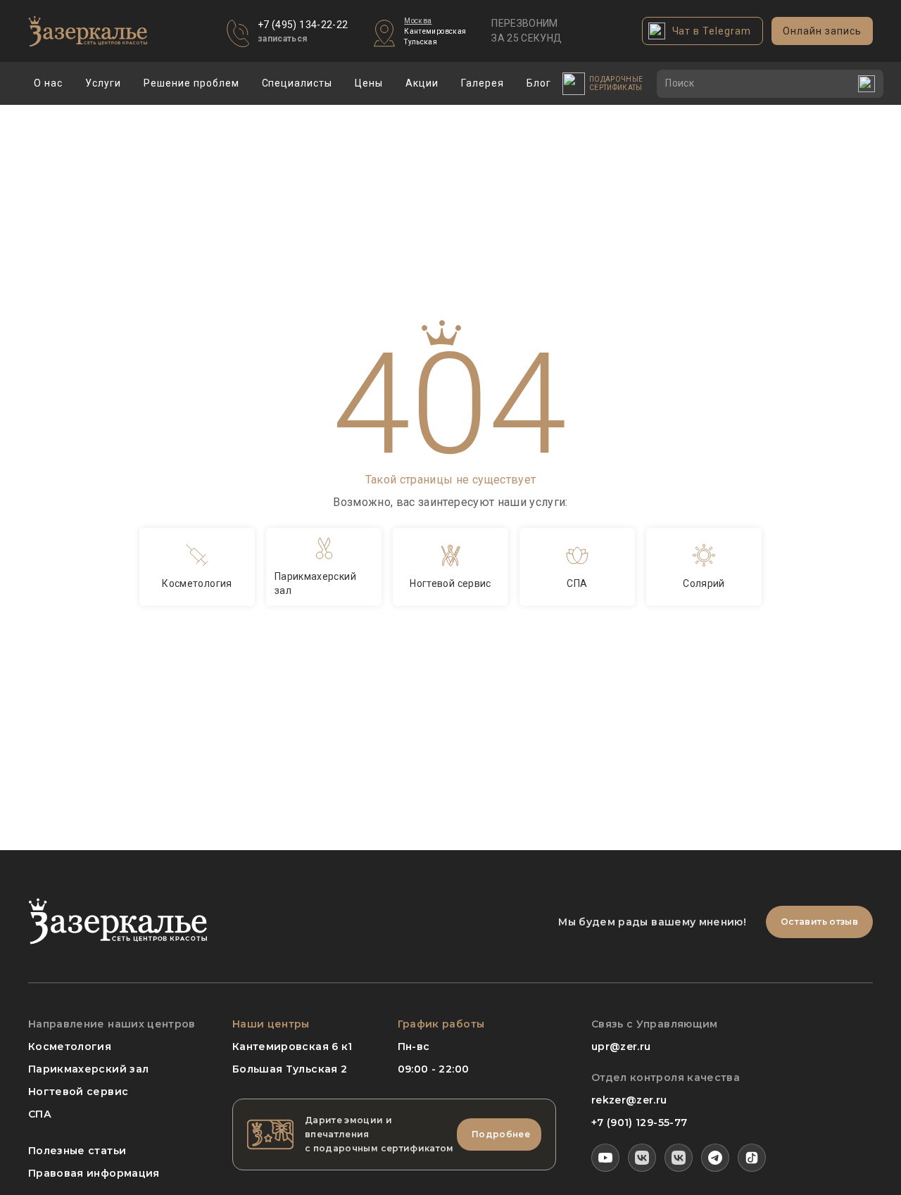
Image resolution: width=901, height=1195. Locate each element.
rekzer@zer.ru (629, 1100)
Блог (539, 83)
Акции (422, 83)
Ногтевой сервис (78, 1091)
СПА (39, 1114)
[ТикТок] (752, 1158)
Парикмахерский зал (88, 1069)
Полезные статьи (77, 1150)
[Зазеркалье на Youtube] (605, 1158)
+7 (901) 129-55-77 (639, 1122)
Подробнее (501, 1134)
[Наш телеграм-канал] (715, 1158)
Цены (369, 83)
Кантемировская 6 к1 (292, 1046)
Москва (417, 21)
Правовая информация (94, 1173)
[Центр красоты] (678, 1158)
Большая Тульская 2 (289, 1069)
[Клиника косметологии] (642, 1158)
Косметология (69, 1046)
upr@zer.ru (621, 1046)
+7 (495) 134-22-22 (303, 24)
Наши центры (271, 1024)
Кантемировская (435, 31)
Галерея (482, 83)
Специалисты (297, 83)
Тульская (420, 42)
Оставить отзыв (819, 921)
